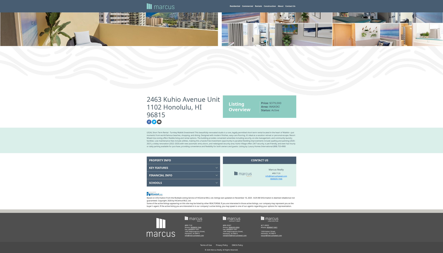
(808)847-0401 (272, 227)
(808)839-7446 (276, 179)
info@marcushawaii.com (276, 176)
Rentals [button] (258, 6)
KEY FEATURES (158, 168)
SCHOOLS (155, 183)
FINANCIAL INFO (160, 175)
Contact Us (290, 6)
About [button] (280, 6)
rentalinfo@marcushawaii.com (235, 235)
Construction (270, 6)
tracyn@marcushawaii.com (271, 235)
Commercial (247, 6)
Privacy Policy (222, 245)
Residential (235, 6)
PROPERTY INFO (160, 160)
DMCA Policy (237, 245)
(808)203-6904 (234, 227)
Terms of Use (206, 245)
